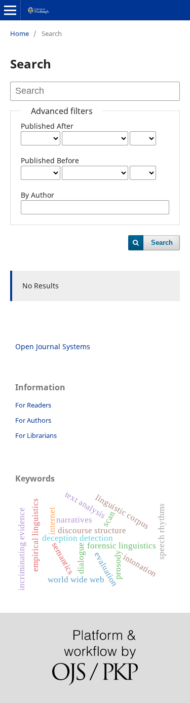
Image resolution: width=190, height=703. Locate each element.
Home (19, 33)
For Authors (33, 420)
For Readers (33, 405)
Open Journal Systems (52, 346)
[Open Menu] (10, 10)
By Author (37, 195)
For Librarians (36, 435)
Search (162, 242)
